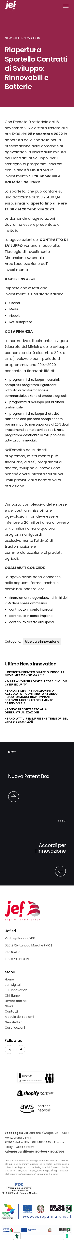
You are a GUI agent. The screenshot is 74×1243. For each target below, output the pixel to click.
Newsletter (13, 1022)
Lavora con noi (16, 1001)
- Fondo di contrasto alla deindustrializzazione (26, 710)
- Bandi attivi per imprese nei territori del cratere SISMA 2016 (36, 720)
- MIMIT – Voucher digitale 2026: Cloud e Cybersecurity (36, 682)
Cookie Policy (25, 1147)
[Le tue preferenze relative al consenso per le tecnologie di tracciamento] (67, 1236)
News (9, 1006)
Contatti (11, 1011)
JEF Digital (13, 984)
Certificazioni (15, 1027)
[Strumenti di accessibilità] (17, 1236)
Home (9, 979)
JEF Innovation (16, 990)
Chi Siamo (12, 995)
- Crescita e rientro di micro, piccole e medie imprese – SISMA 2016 (34, 673)
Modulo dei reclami (19, 1016)
